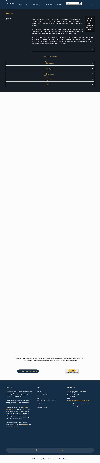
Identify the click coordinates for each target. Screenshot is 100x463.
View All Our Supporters (29, 371)
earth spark (64, 459)
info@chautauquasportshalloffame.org (78, 400)
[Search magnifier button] (80, 3)
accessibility (25, 424)
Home (21, 4)
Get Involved (49, 4)
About (27, 4)
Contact (59, 4)
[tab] (63, 49)
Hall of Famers (37, 4)
